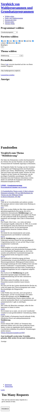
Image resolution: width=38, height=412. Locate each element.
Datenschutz (9, 386)
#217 (2, 207)
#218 (2, 220)
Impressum (8, 384)
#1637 (3, 304)
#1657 (3, 322)
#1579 (3, 256)
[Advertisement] (9, 113)
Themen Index (9, 22)
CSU (16, 41)
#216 (2, 200)
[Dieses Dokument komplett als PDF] (13, 333)
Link (6, 64)
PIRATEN (11, 43)
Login (3, 390)
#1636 (3, 291)
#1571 (3, 231)
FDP (21, 41)
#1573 (3, 245)
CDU (10, 41)
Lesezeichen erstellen (7, 75)
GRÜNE (28, 41)
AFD (4, 41)
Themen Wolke (10, 23)
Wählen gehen (9, 16)
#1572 (3, 236)
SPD (18, 43)
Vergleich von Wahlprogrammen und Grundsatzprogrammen (17, 7)
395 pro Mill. (17, 194)
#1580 (3, 271)
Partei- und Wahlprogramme (14, 18)
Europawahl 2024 (10, 20)
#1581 (3, 278)
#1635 (3, 284)
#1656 (3, 314)
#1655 (3, 309)
